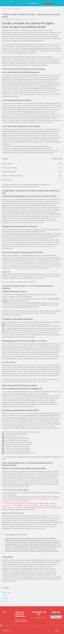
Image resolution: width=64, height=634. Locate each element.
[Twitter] (39, 622)
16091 (56, 617)
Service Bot (24, 19)
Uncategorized (16, 8)
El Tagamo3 (6, 601)
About (49, 630)
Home (5, 8)
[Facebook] (35, 622)
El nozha (5, 598)
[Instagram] (42, 622)
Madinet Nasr (6, 593)
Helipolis (5, 595)
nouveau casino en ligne (36, 49)
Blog (9, 8)
